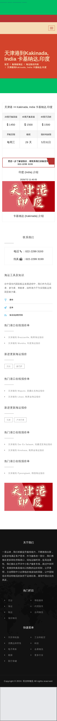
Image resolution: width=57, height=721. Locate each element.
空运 (10, 600)
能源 (10, 655)
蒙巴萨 (19, 366)
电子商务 (12, 649)
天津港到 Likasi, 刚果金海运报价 (24, 397)
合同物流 (38, 612)
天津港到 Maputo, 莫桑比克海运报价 (26, 391)
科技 (36, 643)
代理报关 (38, 606)
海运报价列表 (32, 64)
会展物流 (38, 649)
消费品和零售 (14, 643)
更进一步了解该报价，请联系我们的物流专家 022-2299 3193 (29, 162)
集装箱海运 (17, 64)
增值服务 (38, 600)
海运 (10, 606)
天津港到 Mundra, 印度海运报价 (24, 343)
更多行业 (38, 655)
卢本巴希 (20, 420)
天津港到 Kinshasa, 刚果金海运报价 (26, 450)
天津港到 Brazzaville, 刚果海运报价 (26, 337)
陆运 (10, 612)
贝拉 (9, 366)
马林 (9, 420)
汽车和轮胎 (13, 637)
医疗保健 (12, 661)
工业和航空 (39, 637)
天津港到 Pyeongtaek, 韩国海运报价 (26, 473)
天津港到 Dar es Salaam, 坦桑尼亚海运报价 (30, 444)
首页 (6, 64)
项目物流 (12, 618)
